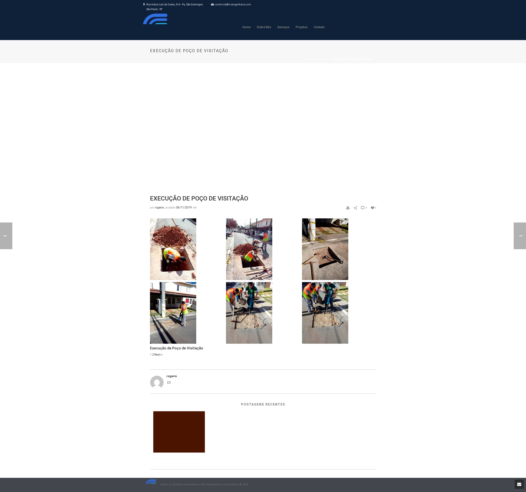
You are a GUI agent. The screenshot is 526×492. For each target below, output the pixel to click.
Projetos (302, 27)
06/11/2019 (184, 207)
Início (313, 59)
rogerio (159, 207)
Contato (319, 27)
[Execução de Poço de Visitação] (263, 126)
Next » (159, 354)
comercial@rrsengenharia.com (233, 4)
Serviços (283, 27)
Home (246, 27)
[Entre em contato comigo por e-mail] (169, 383)
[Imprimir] (348, 207)
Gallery (325, 59)
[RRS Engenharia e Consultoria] (151, 484)
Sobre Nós (264, 27)
